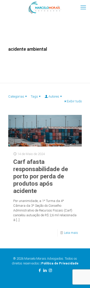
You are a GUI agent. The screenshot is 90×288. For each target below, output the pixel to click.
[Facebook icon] (40, 270)
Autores (53, 96)
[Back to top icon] (79, 277)
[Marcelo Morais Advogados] (45, 7)
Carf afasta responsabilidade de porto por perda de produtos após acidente (40, 176)
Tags (34, 96)
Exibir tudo (74, 101)
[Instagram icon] (50, 270)
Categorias (16, 96)
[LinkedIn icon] (45, 270)
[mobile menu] (83, 7)
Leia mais (71, 233)
